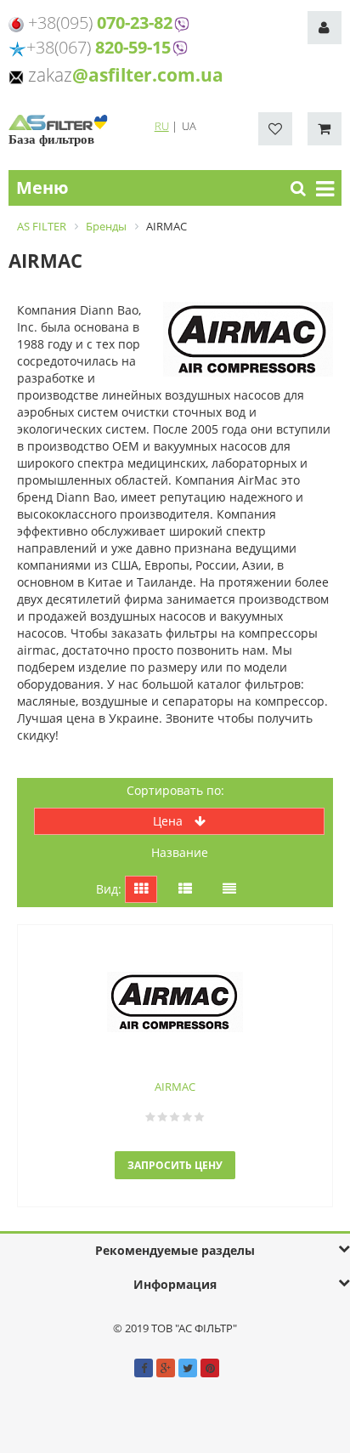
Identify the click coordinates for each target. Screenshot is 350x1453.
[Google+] (165, 1368)
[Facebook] (143, 1368)
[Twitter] (187, 1368)
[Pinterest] (209, 1368)
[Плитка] (141, 889)
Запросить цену (175, 1165)
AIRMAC (175, 1086)
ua (189, 125)
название (179, 852)
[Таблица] (229, 889)
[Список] (185, 889)
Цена (169, 821)
